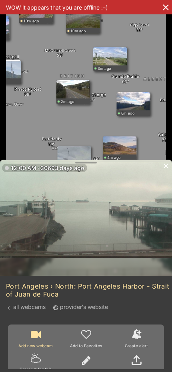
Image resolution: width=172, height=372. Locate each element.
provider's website (84, 307)
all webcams (29, 307)
